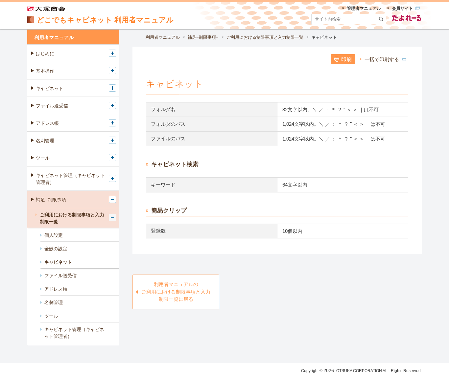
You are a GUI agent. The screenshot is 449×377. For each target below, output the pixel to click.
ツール (43, 158)
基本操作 (45, 71)
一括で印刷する (382, 59)
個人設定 (53, 235)
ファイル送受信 (52, 105)
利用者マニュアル (163, 37)
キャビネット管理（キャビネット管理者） (70, 179)
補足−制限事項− (203, 37)
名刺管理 (45, 140)
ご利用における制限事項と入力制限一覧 (264, 37)
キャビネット (49, 88)
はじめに (45, 53)
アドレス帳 (47, 123)
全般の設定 (55, 248)
